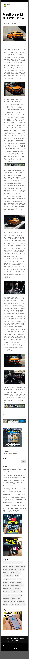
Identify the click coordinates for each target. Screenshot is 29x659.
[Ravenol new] (12, 446)
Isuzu (12, 572)
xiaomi (11, 604)
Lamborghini (6, 579)
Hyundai (6, 572)
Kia (17, 575)
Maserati (6, 582)
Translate (14, 454)
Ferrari (23, 566)
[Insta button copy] (12, 555)
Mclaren (19, 582)
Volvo (5, 604)
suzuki (12, 598)
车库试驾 (9, 638)
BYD (11, 566)
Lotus (19, 579)
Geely (11, 569)
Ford (5, 569)
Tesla (18, 598)
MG (22, 585)
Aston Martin (6, 563)
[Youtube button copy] (12, 533)
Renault (19, 595)
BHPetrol (20, 563)
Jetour (11, 575)
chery (17, 566)
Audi (13, 563)
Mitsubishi (18, 588)
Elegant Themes (14, 646)
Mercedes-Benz (15, 585)
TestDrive (6, 601)
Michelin (5, 588)
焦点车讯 (22, 638)
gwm (16, 569)
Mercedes (6, 585)
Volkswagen (20, 601)
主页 (4, 638)
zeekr (23, 604)
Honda (22, 569)
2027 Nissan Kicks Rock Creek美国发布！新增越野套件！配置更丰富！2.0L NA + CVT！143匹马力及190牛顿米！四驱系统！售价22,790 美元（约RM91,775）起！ (14, 480)
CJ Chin (5, 23)
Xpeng (17, 604)
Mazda (12, 582)
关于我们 (17, 641)
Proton (12, 595)
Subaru (6, 598)
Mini (11, 588)
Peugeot (19, 591)
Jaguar (5, 575)
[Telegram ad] (12, 630)
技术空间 (10, 641)
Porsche (6, 595)
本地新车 (16, 638)
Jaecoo (18, 572)
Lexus (14, 579)
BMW (5, 566)
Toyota (13, 601)
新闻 (15, 23)
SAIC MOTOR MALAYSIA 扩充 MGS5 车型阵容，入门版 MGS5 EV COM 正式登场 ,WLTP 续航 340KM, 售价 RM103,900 (14, 508)
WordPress (15, 648)
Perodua (12, 591)
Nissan (5, 591)
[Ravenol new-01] (14, 165)
